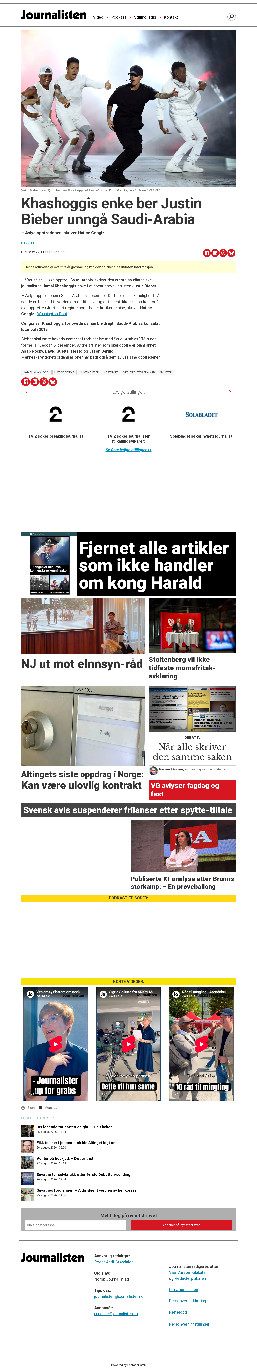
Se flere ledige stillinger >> (129, 449)
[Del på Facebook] (207, 253)
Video (98, 17)
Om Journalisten (183, 1289)
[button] (26, 392)
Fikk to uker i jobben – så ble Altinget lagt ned (77, 1142)
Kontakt (171, 17)
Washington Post (52, 313)
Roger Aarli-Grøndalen (113, 1262)
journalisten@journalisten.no (119, 1296)
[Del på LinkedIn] (215, 253)
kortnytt (111, 372)
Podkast (118, 17)
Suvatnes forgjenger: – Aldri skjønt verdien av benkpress (87, 1190)
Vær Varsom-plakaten (188, 1272)
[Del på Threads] (223, 253)
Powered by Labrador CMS (128, 1365)
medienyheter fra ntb (139, 372)
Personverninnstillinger (189, 1324)
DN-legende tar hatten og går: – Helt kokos (74, 1127)
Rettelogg (178, 1312)
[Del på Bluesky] (231, 253)
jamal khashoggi (36, 372)
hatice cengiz (64, 372)
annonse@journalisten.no (116, 1313)
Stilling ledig (145, 17)
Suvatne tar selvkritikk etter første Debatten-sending (83, 1174)
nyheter (166, 372)
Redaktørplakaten (190, 1278)
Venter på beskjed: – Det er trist (65, 1158)
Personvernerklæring (187, 1300)
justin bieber (89, 372)
